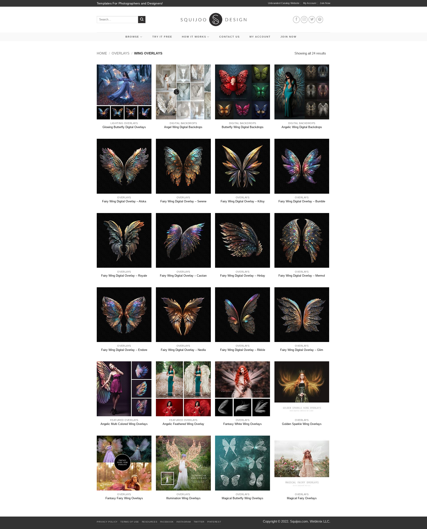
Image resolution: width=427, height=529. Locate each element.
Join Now (325, 3)
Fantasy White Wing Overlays (242, 424)
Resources (149, 522)
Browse (132, 36)
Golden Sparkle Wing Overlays (302, 424)
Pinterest (214, 522)
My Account (309, 3)
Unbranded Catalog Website (283, 3)
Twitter (199, 522)
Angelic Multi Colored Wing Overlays (124, 424)
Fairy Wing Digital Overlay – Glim (301, 350)
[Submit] (141, 19)
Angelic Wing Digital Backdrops (302, 127)
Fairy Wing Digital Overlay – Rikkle (242, 350)
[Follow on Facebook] (296, 19)
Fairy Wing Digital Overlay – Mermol (301, 275)
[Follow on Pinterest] (319, 19)
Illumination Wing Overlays (183, 498)
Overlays (120, 53)
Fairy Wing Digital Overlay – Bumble (301, 201)
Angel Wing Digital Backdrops (183, 127)
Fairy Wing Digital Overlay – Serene (183, 201)
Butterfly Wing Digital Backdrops (243, 127)
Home (102, 53)
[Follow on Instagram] (304, 19)
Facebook (167, 522)
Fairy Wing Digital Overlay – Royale (124, 275)
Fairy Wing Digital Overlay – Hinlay (242, 275)
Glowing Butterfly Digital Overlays (124, 127)
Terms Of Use (129, 522)
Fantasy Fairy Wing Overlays (124, 498)
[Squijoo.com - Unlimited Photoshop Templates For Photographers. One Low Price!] (213, 19)
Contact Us (229, 36)
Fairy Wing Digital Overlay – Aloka (124, 201)
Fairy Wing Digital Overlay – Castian (183, 275)
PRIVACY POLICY (107, 522)
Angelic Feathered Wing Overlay (183, 424)
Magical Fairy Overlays (302, 498)
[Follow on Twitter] (312, 19)
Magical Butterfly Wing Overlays (242, 498)
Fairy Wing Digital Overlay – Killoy (243, 201)
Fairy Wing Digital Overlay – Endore (124, 350)
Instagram (183, 522)
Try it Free (162, 36)
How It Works (194, 36)
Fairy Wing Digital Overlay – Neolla (183, 350)
